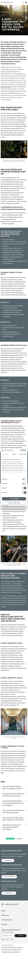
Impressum (20, 947)
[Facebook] (12, 939)
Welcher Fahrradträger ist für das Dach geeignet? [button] (13, 795)
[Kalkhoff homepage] (7, 2)
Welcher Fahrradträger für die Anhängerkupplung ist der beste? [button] (13, 803)
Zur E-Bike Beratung (9, 893)
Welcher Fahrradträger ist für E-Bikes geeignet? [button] (13, 812)
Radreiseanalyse (6, 87)
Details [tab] (14, 454)
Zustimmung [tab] (5, 454)
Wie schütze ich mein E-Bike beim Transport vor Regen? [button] (13, 819)
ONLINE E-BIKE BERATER (9, 876)
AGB (13, 949)
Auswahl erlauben (14, 502)
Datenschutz (4, 947)
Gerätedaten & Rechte (12, 947)
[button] (23, 2)
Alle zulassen (14, 498)
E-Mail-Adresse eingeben (7, 931)
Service (4, 924)
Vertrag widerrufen (5, 952)
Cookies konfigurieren (15, 952)
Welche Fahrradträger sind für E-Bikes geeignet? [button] (12, 788)
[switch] (24, 483)
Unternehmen (6, 920)
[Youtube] (10, 939)
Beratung (5, 915)
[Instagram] (7, 939)
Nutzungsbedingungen (6, 949)
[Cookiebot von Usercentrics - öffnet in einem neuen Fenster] (20, 450)
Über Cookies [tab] (22, 454)
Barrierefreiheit (17, 949)
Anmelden (20, 935)
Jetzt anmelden (8, 860)
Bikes (3, 911)
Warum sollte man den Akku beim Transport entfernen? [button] (11, 827)
